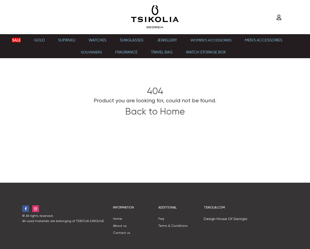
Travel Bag (161, 52)
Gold (39, 40)
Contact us (121, 233)
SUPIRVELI (66, 40)
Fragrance (126, 52)
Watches (97, 40)
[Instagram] (35, 208)
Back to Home (155, 111)
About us (120, 225)
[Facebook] (25, 208)
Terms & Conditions (173, 225)
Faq (161, 218)
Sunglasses (131, 40)
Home (117, 218)
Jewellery (167, 40)
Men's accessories (263, 40)
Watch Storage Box (206, 52)
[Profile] (279, 17)
